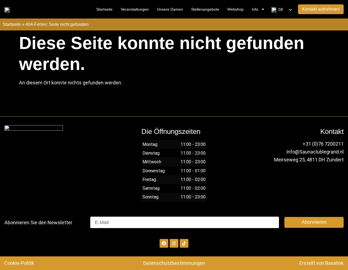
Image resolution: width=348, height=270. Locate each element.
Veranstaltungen (135, 9)
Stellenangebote (205, 9)
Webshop (235, 9)
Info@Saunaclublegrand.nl (315, 152)
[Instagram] (174, 243)
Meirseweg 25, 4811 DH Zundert (309, 159)
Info (255, 9)
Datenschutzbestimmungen (174, 263)
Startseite (104, 9)
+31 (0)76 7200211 (323, 144)
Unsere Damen (170, 9)
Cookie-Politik (19, 263)
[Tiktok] (184, 243)
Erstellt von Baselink (321, 263)
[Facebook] (164, 243)
